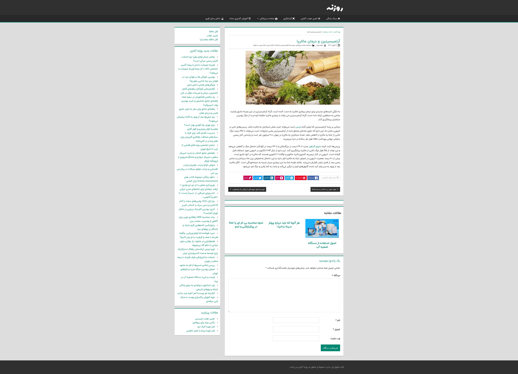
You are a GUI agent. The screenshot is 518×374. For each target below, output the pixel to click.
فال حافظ (213, 31)
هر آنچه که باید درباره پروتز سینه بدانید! (284, 225)
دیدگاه (336, 275)
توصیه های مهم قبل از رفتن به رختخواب (248, 190)
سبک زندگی (331, 18)
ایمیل (336, 329)
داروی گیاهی (315, 146)
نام (337, 320)
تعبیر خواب (212, 35)
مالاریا (255, 45)
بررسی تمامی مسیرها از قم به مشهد (197, 265)
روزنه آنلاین (337, 32)
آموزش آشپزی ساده (239, 18)
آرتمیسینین (284, 45)
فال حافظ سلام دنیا (209, 39)
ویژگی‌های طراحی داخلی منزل (201, 85)
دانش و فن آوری (212, 18)
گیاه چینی (262, 45)
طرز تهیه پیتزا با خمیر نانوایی (200, 330)
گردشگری (287, 18)
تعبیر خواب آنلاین (309, 18)
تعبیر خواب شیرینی (205, 318)
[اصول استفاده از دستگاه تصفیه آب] (322, 237)
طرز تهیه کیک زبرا (206, 326)
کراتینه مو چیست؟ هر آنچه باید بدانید (196, 293)
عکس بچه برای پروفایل (204, 322)
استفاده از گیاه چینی (273, 45)
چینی (298, 127)
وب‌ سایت (335, 338)
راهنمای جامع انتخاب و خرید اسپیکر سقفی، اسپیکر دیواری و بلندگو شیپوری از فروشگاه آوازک (198, 157)
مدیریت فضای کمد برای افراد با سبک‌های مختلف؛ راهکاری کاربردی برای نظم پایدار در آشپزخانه (199, 137)
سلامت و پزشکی (267, 18)
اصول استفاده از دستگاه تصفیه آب (322, 245)
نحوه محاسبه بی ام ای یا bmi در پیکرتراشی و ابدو (246, 225)
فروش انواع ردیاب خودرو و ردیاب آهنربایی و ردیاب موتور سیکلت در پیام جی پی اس (197, 169)
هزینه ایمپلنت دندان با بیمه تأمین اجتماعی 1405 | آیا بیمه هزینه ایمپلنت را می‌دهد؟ (198, 69)
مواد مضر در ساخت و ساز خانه (324, 190)
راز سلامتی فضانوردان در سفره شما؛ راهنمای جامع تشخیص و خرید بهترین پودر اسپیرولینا (199, 101)
